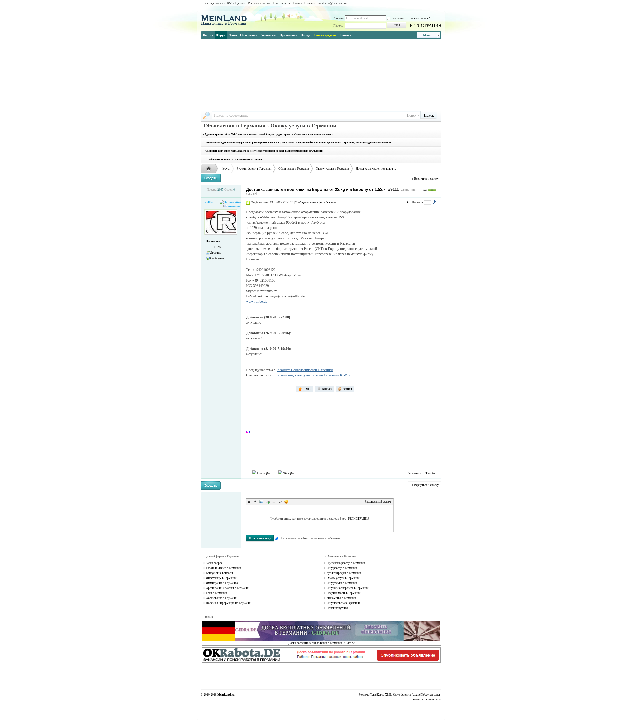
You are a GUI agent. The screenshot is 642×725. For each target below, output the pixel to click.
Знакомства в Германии (341, 598)
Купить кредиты (324, 35)
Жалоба (430, 473)
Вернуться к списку (426, 178)
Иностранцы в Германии (221, 578)
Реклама (364, 694)
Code (280, 501)
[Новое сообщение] (211, 178)
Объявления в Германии (293, 168)
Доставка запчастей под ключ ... (376, 168)
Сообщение (217, 258)
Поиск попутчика (337, 608)
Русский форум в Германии (254, 168)
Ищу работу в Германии (342, 568)
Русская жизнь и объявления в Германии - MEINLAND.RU (210, 169)
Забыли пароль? (420, 18)
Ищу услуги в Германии (342, 583)
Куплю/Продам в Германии (344, 573)
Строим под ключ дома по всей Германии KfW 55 (313, 375)
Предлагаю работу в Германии (346, 563)
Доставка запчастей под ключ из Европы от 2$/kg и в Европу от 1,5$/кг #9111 (322, 189)
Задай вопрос (214, 563)
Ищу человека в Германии (343, 603)
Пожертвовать (281, 3)
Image (261, 501)
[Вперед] (434, 189)
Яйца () (288, 473)
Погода (305, 35)
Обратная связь (430, 694)
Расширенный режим (378, 501)
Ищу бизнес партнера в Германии (347, 588)
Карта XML (384, 694)
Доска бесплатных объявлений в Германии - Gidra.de (321, 643)
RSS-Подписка (236, 3)
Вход (343, 518)
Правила (297, 3)
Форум (220, 35)
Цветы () (263, 473)
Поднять (417, 202)
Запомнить (398, 18)
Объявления (248, 35)
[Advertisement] (321, 74)
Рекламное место (259, 3)
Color (255, 501)
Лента (233, 35)
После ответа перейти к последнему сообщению (310, 538)
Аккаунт (338, 18)
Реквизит (413, 473)
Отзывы (309, 3)
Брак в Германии (216, 593)
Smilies (286, 501)
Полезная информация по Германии (228, 603)
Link (267, 501)
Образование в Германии (221, 598)
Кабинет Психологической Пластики (305, 370)
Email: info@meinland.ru (332, 3)
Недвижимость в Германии (343, 593)
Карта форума (402, 694)
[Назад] (430, 189)
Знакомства (268, 35)
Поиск (411, 115)
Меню (427, 35)
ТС (407, 202)
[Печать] (425, 189)
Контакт (345, 35)
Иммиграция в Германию (222, 583)
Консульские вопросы (219, 573)
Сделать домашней (213, 3)
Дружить (215, 252)
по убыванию (328, 202)
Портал (208, 35)
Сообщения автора (306, 202)
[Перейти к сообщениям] (434, 202)
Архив (416, 694)
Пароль (338, 25)
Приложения (288, 35)
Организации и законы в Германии (227, 588)
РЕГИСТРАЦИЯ (425, 25)
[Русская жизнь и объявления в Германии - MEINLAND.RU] (226, 25)
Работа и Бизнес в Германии (223, 568)
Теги (373, 694)
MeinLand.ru (226, 694)
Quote (273, 501)
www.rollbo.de (256, 301)
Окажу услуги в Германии (332, 168)
